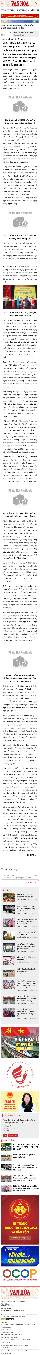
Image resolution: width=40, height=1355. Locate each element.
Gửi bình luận (32, 882)
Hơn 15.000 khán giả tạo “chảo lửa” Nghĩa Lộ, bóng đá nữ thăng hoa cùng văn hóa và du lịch (27, 984)
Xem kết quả (13, 1135)
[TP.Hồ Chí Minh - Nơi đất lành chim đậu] (9, 935)
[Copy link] (15, 39)
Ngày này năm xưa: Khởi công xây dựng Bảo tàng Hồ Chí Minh (26, 908)
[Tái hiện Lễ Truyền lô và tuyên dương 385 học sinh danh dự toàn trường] (9, 999)
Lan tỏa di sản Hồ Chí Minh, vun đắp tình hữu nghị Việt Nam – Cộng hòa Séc (26, 1012)
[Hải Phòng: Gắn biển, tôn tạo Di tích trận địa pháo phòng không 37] (6, 1147)
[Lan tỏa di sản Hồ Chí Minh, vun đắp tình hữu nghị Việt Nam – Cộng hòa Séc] (9, 1012)
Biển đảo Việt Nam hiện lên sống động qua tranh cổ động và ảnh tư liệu (27, 921)
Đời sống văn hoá (23, 899)
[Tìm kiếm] (36, 3)
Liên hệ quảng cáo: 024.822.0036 (12, 1334)
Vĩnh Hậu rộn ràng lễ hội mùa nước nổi (26, 970)
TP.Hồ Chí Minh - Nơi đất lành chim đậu (26, 933)
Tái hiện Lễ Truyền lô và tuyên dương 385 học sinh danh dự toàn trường (26, 998)
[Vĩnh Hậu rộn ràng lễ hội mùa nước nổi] (9, 972)
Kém (7, 1131)
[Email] (12, 39)
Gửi (5, 1135)
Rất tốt (9, 1126)
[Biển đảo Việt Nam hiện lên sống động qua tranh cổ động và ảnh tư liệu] (9, 922)
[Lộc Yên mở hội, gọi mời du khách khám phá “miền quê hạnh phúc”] (9, 947)
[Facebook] (9, 39)
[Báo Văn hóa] (20, 3)
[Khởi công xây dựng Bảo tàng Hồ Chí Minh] (9, 909)
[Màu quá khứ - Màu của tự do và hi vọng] (9, 960)
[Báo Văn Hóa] (20, 1292)
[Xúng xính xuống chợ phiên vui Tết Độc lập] (9, 897)
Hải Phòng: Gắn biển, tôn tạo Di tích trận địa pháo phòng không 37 (26, 1146)
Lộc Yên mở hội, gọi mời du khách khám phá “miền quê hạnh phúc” (26, 946)
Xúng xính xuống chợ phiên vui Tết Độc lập (25, 895)
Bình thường (10, 1128)
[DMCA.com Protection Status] (7, 1319)
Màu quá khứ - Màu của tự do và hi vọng (26, 958)
